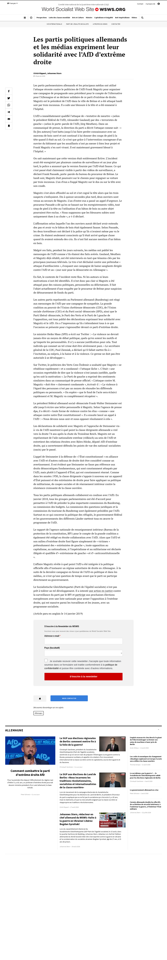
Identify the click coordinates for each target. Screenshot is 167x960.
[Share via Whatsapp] (8, 105)
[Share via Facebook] (8, 91)
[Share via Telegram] (8, 112)
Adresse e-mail (51, 636)
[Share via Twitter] (8, 98)
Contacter (115, 24)
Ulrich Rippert (39, 73)
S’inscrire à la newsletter (83, 676)
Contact (140, 4)
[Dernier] (31, 19)
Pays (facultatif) (52, 648)
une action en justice (101, 591)
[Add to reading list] (8, 125)
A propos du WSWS (100, 24)
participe (80, 594)
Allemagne (38, 713)
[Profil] (159, 4)
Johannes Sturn (54, 73)
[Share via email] (8, 119)
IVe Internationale (54, 24)
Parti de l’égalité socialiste (77, 24)
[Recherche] (142, 19)
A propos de (150, 4)
